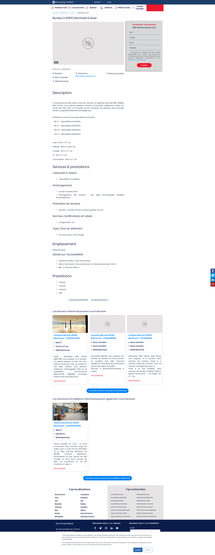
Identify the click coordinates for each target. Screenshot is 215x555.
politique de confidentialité (137, 60)
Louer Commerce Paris (119, 513)
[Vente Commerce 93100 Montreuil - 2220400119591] (70, 411)
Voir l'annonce (59, 381)
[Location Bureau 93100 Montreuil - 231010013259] (70, 324)
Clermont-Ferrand (87, 516)
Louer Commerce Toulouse (120, 516)
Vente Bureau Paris (143, 501)
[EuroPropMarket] (62, 2)
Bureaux (64, 13)
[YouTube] (117, 528)
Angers (83, 510)
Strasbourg (85, 494)
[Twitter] (100, 528)
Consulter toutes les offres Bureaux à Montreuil (107, 391)
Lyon (56, 501)
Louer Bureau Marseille (119, 497)
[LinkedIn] (111, 528)
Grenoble (84, 507)
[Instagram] (106, 528)
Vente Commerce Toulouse (146, 516)
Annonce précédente (79, 300)
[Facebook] (95, 528)
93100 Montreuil (83, 13)
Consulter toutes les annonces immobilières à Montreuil (107, 478)
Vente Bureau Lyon (143, 494)
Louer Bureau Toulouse (119, 504)
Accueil (55, 13)
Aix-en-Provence (86, 513)
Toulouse (58, 507)
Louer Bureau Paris (117, 501)
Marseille (58, 504)
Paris (56, 497)
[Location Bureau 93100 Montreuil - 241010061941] (107, 324)
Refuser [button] (148, 550)
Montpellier (59, 516)
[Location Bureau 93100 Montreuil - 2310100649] (144, 324)
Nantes (57, 513)
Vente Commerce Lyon (145, 507)
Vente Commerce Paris (145, 513)
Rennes (83, 504)
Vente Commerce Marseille (146, 510)
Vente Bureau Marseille (145, 497)
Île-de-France (60, 494)
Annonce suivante (99, 300)
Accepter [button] (138, 550)
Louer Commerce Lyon (119, 507)
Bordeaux (84, 497)
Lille (82, 501)
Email (132, 528)
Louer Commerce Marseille (120, 510)
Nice (56, 510)
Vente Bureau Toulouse (145, 504)
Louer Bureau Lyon (117, 494)
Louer (72, 13)
